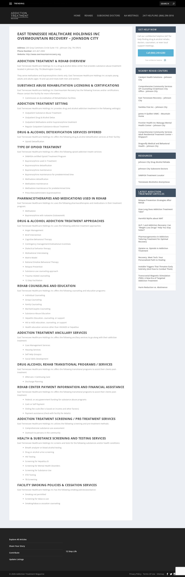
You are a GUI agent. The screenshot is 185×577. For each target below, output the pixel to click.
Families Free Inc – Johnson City (152, 107)
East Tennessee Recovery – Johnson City (154, 99)
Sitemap (160, 574)
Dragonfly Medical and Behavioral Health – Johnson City (154, 144)
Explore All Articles (18, 539)
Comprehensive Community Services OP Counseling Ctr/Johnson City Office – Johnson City (155, 88)
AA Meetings (131, 15)
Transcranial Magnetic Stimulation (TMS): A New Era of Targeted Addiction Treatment (154, 278)
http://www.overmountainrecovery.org (43, 54)
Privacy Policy (135, 574)
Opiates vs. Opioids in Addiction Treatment (153, 249)
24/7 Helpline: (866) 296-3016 (158, 15)
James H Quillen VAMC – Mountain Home (154, 114)
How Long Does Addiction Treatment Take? (155, 210)
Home (77, 15)
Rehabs (89, 15)
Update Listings (16, 559)
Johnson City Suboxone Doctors (153, 168)
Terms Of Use (149, 574)
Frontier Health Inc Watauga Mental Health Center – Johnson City (155, 123)
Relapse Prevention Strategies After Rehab (154, 201)
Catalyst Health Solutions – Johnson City (155, 78)
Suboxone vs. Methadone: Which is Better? (44, 3)
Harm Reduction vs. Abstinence (152, 287)
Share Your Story (17, 546)
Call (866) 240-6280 (155, 52)
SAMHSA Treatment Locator (151, 175)
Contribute (14, 552)
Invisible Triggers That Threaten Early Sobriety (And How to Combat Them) (155, 267)
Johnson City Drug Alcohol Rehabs (154, 162)
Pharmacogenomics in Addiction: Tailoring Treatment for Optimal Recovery (153, 239)
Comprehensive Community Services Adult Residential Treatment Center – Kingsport (155, 134)
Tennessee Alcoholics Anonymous (154, 182)
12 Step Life (71, 551)
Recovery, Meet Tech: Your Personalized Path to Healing (151, 258)
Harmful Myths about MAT (150, 218)
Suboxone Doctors (108, 15)
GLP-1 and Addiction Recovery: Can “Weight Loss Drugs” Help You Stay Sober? (154, 227)
